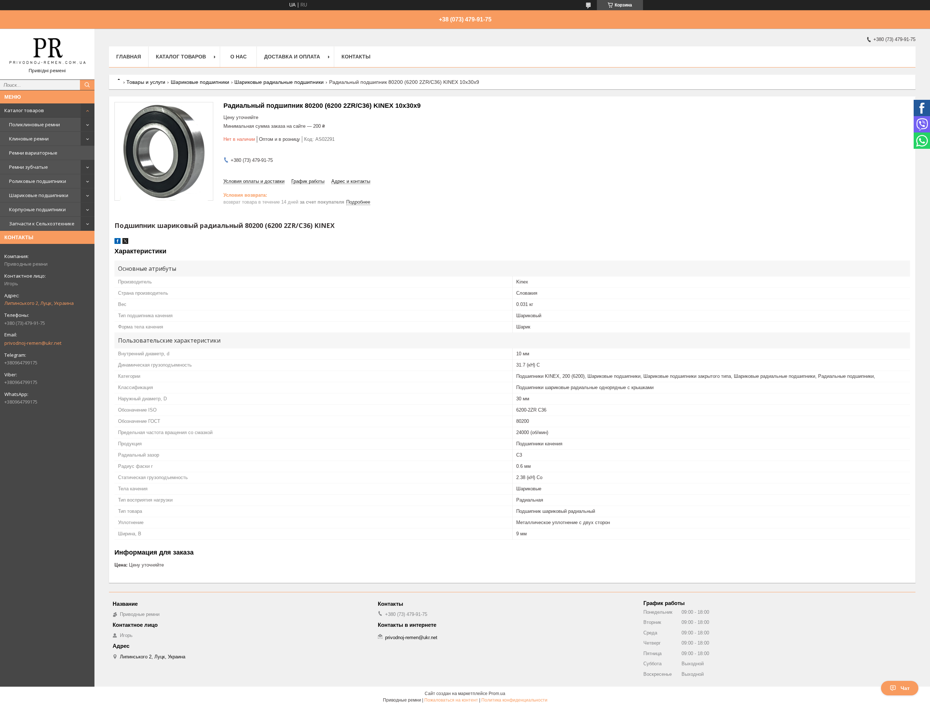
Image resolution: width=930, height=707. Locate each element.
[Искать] (87, 84)
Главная (128, 57)
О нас (238, 57)
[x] (125, 242)
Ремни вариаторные (33, 153)
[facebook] (117, 242)
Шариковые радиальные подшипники (279, 82)
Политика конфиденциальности (514, 700)
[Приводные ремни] (47, 51)
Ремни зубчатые (28, 167)
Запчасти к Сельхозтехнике (41, 223)
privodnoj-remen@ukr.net (32, 343)
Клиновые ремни (29, 138)
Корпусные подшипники (37, 209)
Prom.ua (497, 693)
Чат (905, 688)
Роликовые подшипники (37, 181)
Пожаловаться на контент (451, 700)
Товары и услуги (145, 82)
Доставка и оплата (292, 57)
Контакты (356, 57)
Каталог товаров (24, 110)
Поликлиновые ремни (34, 124)
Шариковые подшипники (38, 195)
